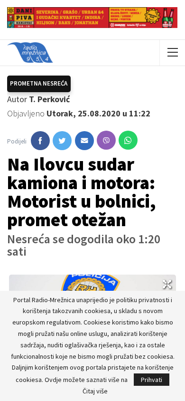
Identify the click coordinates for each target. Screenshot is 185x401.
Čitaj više (95, 391)
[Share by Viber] (106, 140)
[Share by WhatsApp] (128, 140)
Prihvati (151, 379)
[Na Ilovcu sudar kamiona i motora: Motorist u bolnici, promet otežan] (40, 140)
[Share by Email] (84, 140)
